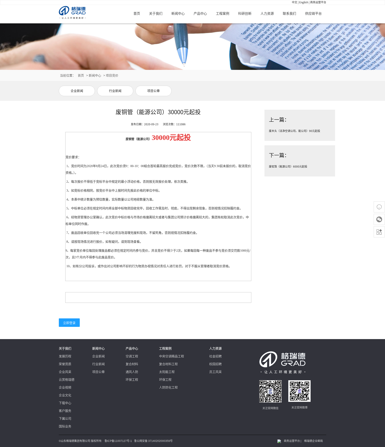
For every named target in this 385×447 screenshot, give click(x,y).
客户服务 (65, 410)
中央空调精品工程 (171, 356)
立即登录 (69, 322)
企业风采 (65, 371)
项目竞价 (112, 75)
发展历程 (65, 356)
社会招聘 (215, 356)
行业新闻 (98, 364)
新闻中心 (178, 13)
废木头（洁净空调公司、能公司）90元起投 (294, 130)
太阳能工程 (167, 371)
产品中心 (200, 13)
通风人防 (132, 371)
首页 (136, 13)
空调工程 (132, 356)
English (303, 2)
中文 (294, 2)
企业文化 (65, 395)
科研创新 (245, 13)
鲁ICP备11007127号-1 (118, 441)
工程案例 (222, 13)
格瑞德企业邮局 (313, 441)
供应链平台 (313, 13)
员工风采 (215, 371)
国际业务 (65, 426)
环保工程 (132, 379)
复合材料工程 (168, 364)
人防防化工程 (168, 387)
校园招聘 (215, 364)
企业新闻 (98, 356)
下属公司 (65, 418)
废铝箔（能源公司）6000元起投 (288, 166)
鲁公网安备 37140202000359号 (153, 441)
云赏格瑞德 (66, 379)
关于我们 (155, 13)
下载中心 (65, 403)
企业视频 (65, 387)
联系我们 (289, 13)
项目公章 (98, 371)
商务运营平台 (318, 2)
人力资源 (267, 13)
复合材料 (132, 364)
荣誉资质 (65, 364)
